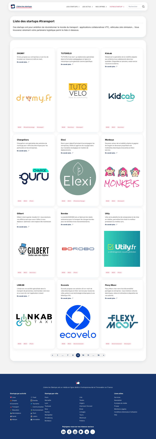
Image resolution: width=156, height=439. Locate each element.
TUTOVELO (66, 53)
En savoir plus (22, 62)
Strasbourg (48, 418)
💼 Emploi (13, 400)
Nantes (47, 412)
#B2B (19, 127)
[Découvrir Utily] (122, 249)
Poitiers (82, 421)
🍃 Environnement (36, 410)
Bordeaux (48, 421)
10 (83, 355)
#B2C (113, 127)
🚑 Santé (13, 416)
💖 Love (13, 397)
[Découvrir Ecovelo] (78, 321)
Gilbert (20, 213)
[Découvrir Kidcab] (122, 97)
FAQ (115, 415)
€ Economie (14, 404)
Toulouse (48, 406)
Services (117, 397)
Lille (80, 397)
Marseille (48, 400)
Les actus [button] (86, 7)
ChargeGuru (23, 140)
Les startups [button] (72, 7)
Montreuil (82, 418)
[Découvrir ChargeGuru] (34, 176)
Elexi (63, 140)
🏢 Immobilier (35, 419)
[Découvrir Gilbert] (34, 250)
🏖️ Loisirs (33, 416)
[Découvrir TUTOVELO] (78, 96)
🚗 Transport (14, 407)
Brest (81, 409)
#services (71, 127)
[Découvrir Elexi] (78, 177)
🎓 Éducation (14, 410)
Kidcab (108, 53)
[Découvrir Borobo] (78, 248)
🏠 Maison (13, 419)
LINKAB (20, 285)
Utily (107, 213)
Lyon (46, 403)
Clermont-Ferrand (85, 406)
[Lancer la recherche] (143, 6)
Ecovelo (65, 285)
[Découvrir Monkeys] (122, 177)
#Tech (31, 201)
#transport (40, 127)
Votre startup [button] (116, 7)
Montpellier (49, 415)
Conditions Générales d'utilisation (125, 412)
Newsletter (118, 400)
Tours (81, 415)
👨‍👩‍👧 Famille (34, 400)
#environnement (78, 343)
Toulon (81, 400)
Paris (46, 397)
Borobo (64, 213)
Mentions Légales (120, 409)
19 (98, 355)
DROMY (20, 53)
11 (88, 355)
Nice (46, 409)
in (63, 432)
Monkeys (109, 140)
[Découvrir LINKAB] (34, 320)
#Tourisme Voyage (79, 201)
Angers (81, 403)
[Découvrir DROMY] (34, 95)
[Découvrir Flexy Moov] (122, 321)
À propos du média (120, 403)
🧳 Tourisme (34, 404)
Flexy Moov (110, 285)
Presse (116, 406)
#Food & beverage (29, 127)
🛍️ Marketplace (15, 413)
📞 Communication (37, 407)
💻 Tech (33, 413)
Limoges (82, 412)
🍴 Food (33, 397)
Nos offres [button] (100, 7)
